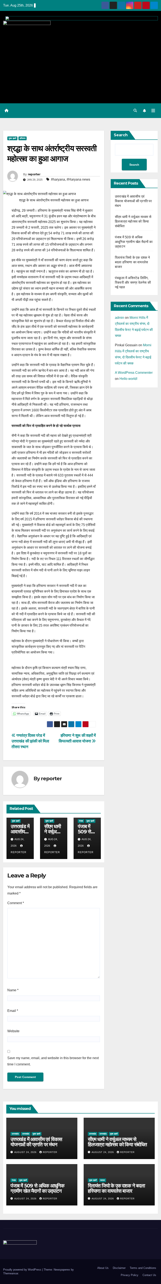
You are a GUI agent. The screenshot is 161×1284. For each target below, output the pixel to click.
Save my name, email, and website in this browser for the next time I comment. (53, 1061)
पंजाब (81, 821)
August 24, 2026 (25, 1152)
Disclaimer (119, 1268)
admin (119, 317)
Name (12, 990)
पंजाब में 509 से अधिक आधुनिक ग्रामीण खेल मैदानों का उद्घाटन (134, 241)
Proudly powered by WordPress (22, 1269)
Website (13, 1031)
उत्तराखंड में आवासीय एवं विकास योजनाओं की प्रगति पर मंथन (133, 201)
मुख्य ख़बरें (12, 138)
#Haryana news (78, 179)
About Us (103, 1268)
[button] (135, 110)
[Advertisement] (80, 66)
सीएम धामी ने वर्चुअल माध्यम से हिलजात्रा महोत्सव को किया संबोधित (133, 221)
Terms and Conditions (143, 1268)
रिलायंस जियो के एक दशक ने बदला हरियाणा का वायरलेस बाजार (132, 262)
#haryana (58, 179)
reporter (34, 174)
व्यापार (102, 1180)
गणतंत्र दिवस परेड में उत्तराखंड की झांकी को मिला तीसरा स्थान (30, 741)
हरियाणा (22, 138)
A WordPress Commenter (134, 372)
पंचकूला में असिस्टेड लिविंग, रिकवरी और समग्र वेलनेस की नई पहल (133, 282)
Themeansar (10, 1273)
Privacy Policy (129, 1275)
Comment (15, 903)
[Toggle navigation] (153, 111)
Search (121, 135)
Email (12, 1011)
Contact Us (149, 1275)
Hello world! (128, 378)
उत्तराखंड (15, 1134)
